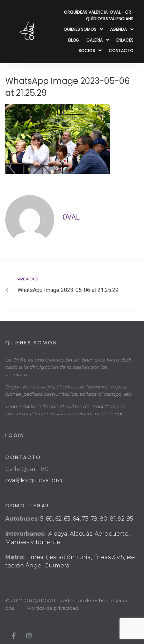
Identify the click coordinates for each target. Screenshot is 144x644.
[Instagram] (29, 635)
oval (71, 217)
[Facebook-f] (13, 635)
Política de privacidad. (53, 608)
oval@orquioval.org (33, 480)
